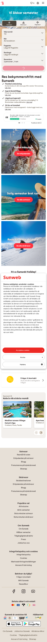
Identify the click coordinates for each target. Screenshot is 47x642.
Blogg (23, 462)
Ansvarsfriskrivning (23, 565)
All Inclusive (23, 506)
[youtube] (33, 593)
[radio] (9, 23)
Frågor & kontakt (24, 577)
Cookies (23, 558)
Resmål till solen (23, 455)
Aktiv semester (23, 510)
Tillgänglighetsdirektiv (23, 536)
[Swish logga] (28, 606)
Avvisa (22, 357)
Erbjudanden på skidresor (23, 484)
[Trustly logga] (23, 606)
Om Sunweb (23, 529)
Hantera (23, 364)
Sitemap (23, 469)
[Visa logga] (18, 606)
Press (23, 539)
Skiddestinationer (23, 480)
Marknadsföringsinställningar (23, 562)
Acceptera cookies (22, 350)
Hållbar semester (23, 532)
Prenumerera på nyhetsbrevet (23, 465)
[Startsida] (2, 3)
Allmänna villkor (37, 631)
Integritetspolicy (23, 554)
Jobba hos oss (23, 543)
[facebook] (14, 593)
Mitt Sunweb (23, 580)
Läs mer (8, 88)
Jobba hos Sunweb (22, 631)
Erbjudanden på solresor (23, 458)
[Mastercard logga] (13, 606)
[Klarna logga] (34, 606)
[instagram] (23, 593)
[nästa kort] (41, 432)
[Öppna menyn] (43, 3)
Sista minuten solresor (23, 513)
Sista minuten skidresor (23, 517)
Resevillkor (23, 584)
